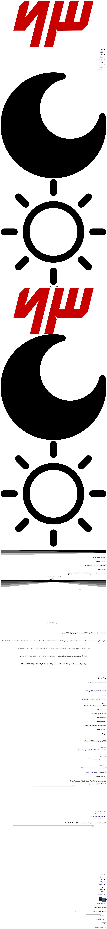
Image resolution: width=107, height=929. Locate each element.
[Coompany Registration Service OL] (53, 565)
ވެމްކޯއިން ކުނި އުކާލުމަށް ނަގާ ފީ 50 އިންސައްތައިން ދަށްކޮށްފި (95, 690)
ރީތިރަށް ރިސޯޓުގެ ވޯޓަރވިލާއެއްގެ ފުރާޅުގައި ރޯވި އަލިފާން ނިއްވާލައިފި (94, 699)
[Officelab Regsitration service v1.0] (53, 706)
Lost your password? (100, 927)
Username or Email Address (98, 911)
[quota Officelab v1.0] (53, 557)
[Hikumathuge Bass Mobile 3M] (53, 772)
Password (103, 915)
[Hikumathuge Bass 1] (53, 714)
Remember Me (100, 919)
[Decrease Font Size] (100, 627)
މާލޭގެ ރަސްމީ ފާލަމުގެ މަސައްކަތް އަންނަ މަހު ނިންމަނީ (97, 682)
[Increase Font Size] (104, 627)
